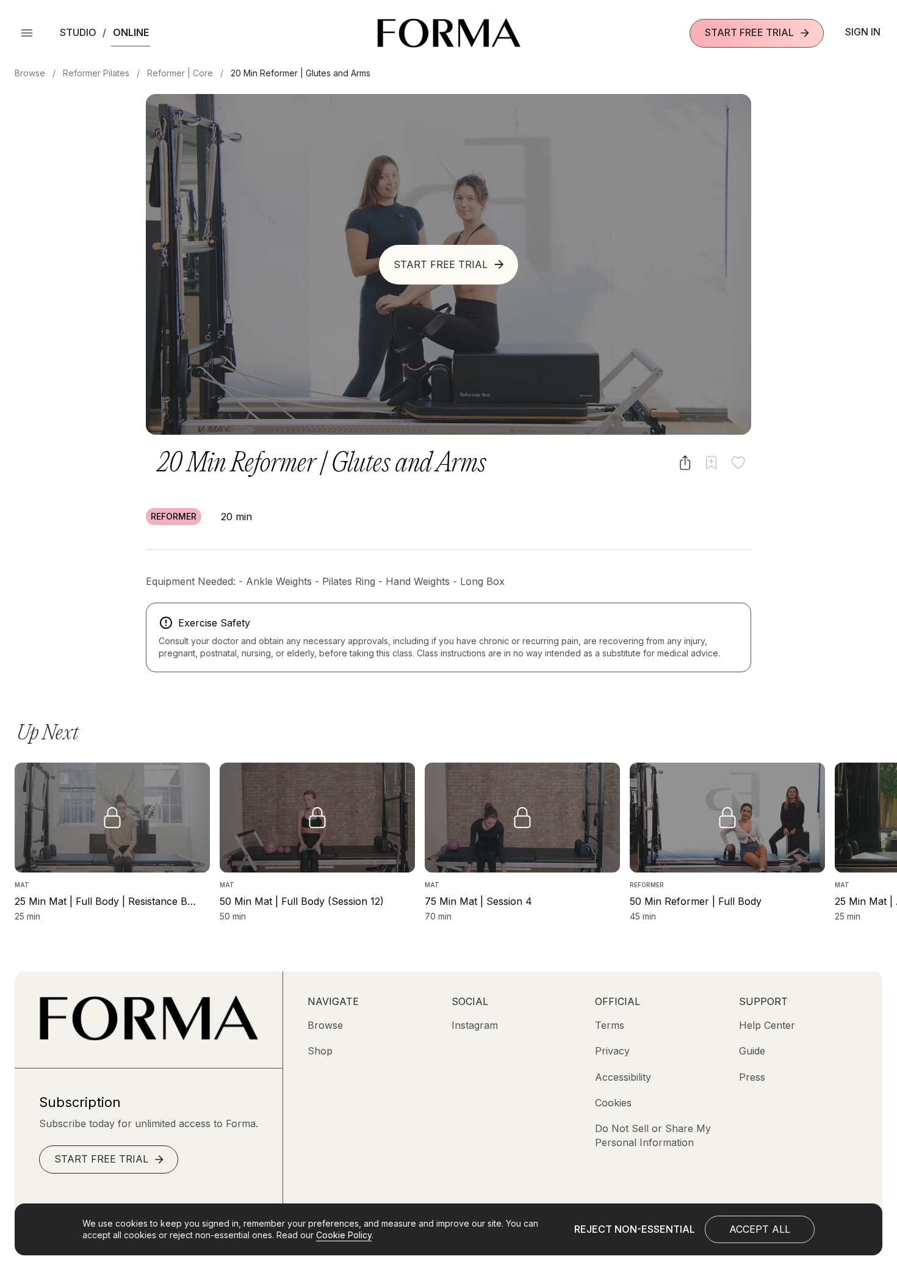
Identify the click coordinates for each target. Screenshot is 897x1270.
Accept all (759, 1229)
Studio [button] (78, 32)
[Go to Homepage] (148, 1037)
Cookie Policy (344, 1235)
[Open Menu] (27, 33)
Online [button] (131, 32)
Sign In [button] (863, 32)
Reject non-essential (634, 1229)
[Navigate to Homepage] (449, 33)
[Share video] (685, 462)
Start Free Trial (749, 32)
